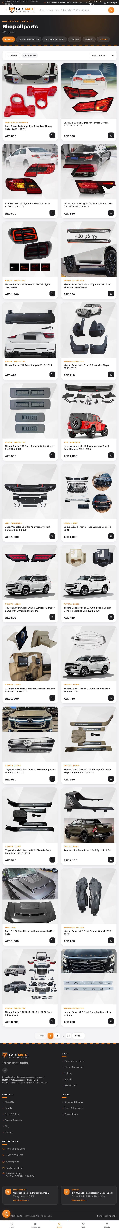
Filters (14, 55)
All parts (9, 39)
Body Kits (69, 1079)
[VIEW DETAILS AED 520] (30, 572)
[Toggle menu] (5, 10)
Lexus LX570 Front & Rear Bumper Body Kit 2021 (87, 528)
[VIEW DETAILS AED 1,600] (89, 491)
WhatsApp (112, 2)
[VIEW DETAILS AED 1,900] (30, 653)
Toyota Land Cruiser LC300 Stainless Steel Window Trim (87, 690)
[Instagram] (5, 1070)
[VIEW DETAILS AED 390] (30, 411)
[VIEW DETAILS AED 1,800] (89, 411)
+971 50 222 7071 (15, 1149)
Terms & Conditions (74, 1108)
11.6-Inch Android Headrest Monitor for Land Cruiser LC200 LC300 (30, 690)
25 (68, 1035)
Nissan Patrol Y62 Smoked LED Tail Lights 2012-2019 (28, 286)
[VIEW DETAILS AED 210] (89, 330)
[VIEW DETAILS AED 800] (30, 91)
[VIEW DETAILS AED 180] (89, 976)
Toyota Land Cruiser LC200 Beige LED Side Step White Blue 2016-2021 (87, 771)
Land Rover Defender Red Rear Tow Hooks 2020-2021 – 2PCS (28, 128)
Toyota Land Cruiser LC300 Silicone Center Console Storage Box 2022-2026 (87, 609)
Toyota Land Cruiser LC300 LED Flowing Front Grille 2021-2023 (30, 771)
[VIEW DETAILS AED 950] (30, 734)
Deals (105, 39)
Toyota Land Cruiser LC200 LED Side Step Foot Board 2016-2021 (28, 852)
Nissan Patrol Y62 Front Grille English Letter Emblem (87, 1013)
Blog (7, 1126)
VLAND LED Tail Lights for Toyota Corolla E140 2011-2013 (27, 205)
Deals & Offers (12, 1114)
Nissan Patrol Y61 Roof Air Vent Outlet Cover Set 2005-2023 (29, 448)
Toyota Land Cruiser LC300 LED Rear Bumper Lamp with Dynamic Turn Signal (30, 609)
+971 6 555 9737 (14, 1155)
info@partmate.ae (14, 1168)
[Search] (111, 10)
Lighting (75, 39)
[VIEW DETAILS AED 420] (30, 330)
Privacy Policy (71, 1114)
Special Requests (13, 1120)
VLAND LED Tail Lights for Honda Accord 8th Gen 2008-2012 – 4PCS (88, 205)
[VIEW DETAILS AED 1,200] (89, 815)
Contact (8, 1132)
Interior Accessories (55, 39)
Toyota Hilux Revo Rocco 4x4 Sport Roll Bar (87, 850)
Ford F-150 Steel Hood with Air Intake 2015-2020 (29, 933)
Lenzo (113, 1216)
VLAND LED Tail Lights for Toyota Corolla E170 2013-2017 (86, 124)
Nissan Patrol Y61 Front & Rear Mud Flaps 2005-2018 (86, 367)
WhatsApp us (12, 1161)
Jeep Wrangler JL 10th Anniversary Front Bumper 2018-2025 (27, 528)
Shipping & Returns (74, 1102)
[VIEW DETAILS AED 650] (89, 171)
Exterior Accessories (29, 39)
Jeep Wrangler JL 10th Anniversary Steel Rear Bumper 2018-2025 (86, 448)
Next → (78, 1035)
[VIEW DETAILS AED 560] (89, 734)
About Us (9, 1102)
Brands (8, 1108)
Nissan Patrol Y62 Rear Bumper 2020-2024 (28, 365)
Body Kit (89, 39)
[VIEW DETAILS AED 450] (89, 653)
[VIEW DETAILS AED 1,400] (30, 249)
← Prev (40, 1035)
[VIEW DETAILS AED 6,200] (30, 976)
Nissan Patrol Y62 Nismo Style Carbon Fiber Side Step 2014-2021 (87, 286)
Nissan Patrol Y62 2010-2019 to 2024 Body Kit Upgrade (29, 1013)
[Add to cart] (52, 135)
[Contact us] (6, 1214)
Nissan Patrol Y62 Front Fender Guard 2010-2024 (88, 933)
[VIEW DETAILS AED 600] (30, 171)
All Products (70, 1085)
